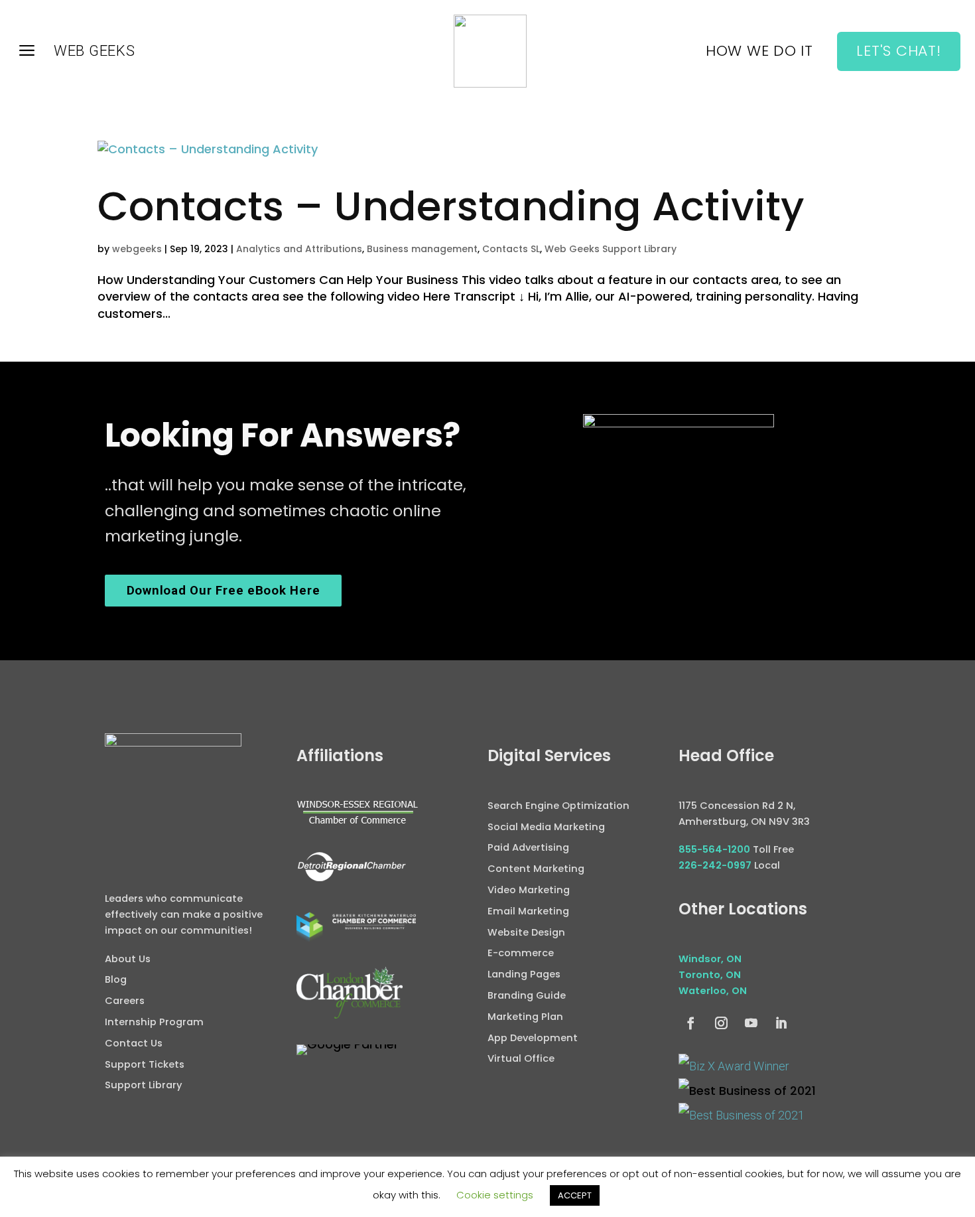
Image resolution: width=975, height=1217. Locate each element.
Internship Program (154, 1022)
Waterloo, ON (713, 990)
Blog (116, 979)
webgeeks (137, 248)
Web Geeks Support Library (611, 248)
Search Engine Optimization (558, 805)
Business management (422, 248)
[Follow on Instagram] (721, 1023)
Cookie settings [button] (494, 1195)
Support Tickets (144, 1064)
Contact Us (133, 1043)
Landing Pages (523, 974)
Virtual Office (520, 1058)
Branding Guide (526, 995)
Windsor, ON (710, 959)
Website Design (526, 932)
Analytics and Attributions (299, 248)
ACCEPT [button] (575, 1195)
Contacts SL (511, 248)
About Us (128, 959)
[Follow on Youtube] (751, 1023)
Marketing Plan (525, 1016)
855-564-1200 (714, 849)
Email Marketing (528, 911)
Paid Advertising (528, 847)
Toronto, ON (710, 974)
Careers (125, 1000)
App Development (532, 1037)
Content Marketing (535, 868)
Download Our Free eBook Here (223, 590)
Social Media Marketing (546, 826)
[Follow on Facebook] (691, 1023)
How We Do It (759, 53)
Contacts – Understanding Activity (451, 206)
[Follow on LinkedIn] (781, 1023)
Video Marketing (528, 889)
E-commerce (520, 953)
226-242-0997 (715, 865)
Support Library (143, 1085)
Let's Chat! (898, 50)
